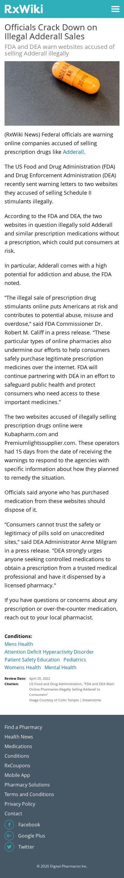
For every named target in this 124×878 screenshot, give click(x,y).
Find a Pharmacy (23, 727)
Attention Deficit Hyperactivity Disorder (49, 652)
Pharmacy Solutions (27, 784)
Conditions (17, 756)
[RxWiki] (24, 8)
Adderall (73, 151)
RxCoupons (17, 765)
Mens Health (19, 644)
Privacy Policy (20, 804)
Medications (18, 746)
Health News (19, 736)
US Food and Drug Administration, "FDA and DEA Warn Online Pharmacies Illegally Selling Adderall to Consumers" (71, 689)
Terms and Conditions (29, 794)
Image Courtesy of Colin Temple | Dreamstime (65, 700)
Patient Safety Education (32, 659)
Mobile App (17, 775)
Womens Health (23, 667)
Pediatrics (75, 659)
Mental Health (60, 667)
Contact (13, 813)
